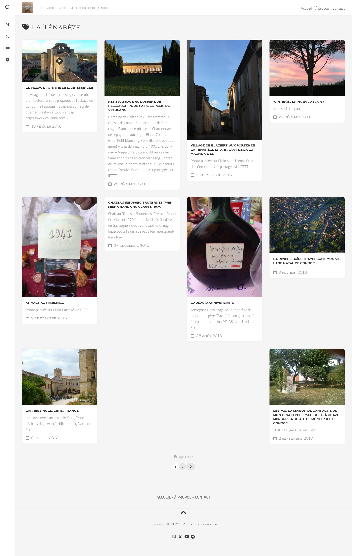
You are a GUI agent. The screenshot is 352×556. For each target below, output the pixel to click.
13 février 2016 (46, 126)
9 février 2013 (292, 273)
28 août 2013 (208, 336)
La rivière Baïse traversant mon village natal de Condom (307, 261)
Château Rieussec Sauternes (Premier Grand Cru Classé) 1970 (140, 205)
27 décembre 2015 (296, 117)
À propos (322, 8)
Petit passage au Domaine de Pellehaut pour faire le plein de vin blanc (139, 106)
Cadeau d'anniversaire (212, 303)
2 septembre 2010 (295, 439)
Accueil (306, 8)
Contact (339, 8)
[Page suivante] (190, 466)
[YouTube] (7, 48)
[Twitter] (7, 36)
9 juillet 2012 (44, 438)
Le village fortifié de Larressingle (59, 87)
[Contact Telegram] (7, 60)
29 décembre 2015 (131, 184)
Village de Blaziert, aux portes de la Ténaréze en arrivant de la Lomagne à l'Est (223, 149)
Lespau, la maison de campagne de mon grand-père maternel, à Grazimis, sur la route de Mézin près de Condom (306, 417)
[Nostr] (7, 24)
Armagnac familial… (45, 303)
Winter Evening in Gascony (298, 101)
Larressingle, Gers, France (52, 410)
